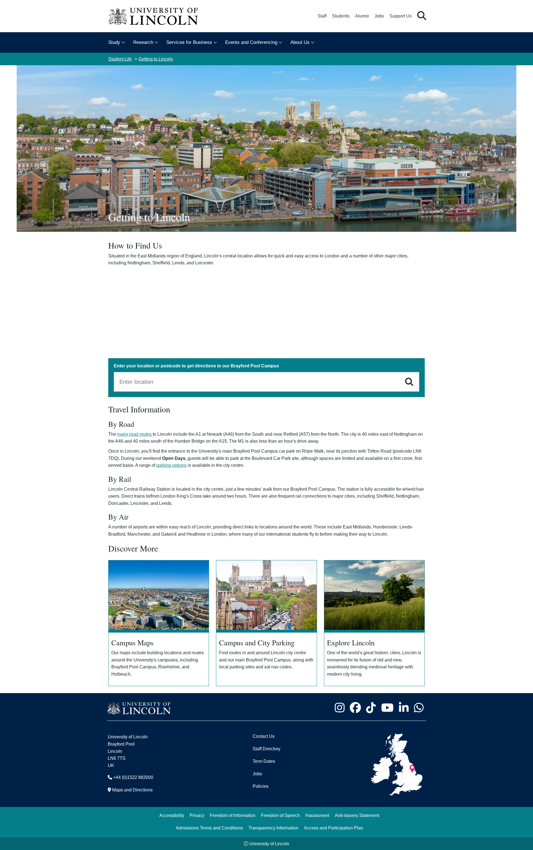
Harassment (317, 815)
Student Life (120, 59)
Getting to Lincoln (156, 59)
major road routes (135, 434)
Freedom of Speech (280, 815)
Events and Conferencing (251, 42)
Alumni (362, 16)
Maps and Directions (132, 790)
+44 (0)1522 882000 (133, 777)
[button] (421, 16)
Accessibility (171, 815)
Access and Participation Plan (333, 828)
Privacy (197, 815)
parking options (171, 465)
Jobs (379, 16)
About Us (300, 42)
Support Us (400, 16)
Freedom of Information (232, 815)
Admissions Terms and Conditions (209, 828)
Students (341, 16)
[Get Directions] (409, 382)
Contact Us (264, 736)
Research (143, 42)
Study (114, 42)
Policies (260, 786)
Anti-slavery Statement (357, 815)
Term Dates (264, 761)
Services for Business (189, 42)
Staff (322, 16)
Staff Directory (266, 748)
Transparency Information (273, 828)
